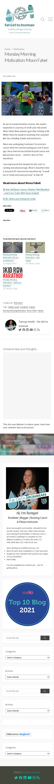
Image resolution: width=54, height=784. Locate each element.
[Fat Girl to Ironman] (19, 13)
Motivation (19, 49)
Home (7, 49)
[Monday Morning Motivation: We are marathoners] (12, 247)
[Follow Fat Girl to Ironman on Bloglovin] (18, 733)
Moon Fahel (32, 310)
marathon (24, 307)
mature (32, 307)
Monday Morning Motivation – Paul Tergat (32, 257)
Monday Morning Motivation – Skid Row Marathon (12, 282)
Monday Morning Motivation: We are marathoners (10, 257)
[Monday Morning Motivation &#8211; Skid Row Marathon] (12, 272)
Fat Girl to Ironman (31, 772)
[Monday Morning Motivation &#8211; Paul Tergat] (35, 247)
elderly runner (13, 307)
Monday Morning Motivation (14, 310)
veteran (41, 310)
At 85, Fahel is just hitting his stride (19, 198)
